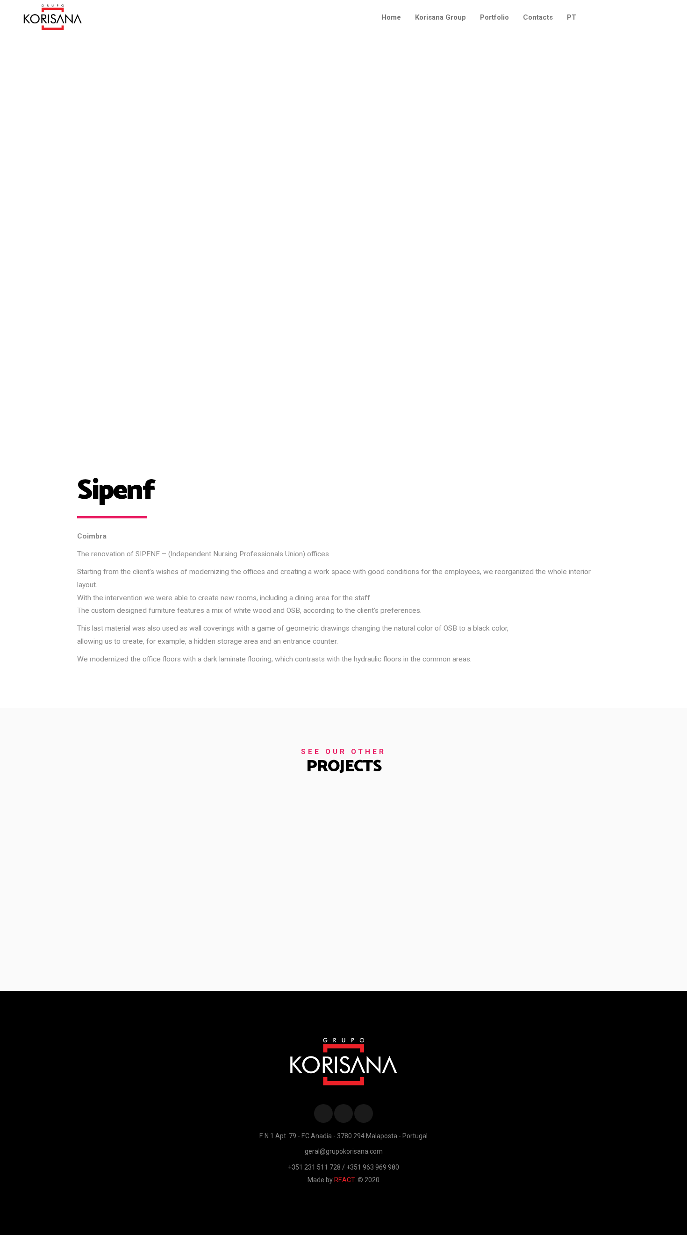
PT (571, 17)
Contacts (538, 17)
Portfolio (494, 17)
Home (391, 17)
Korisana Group (440, 17)
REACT (344, 1180)
